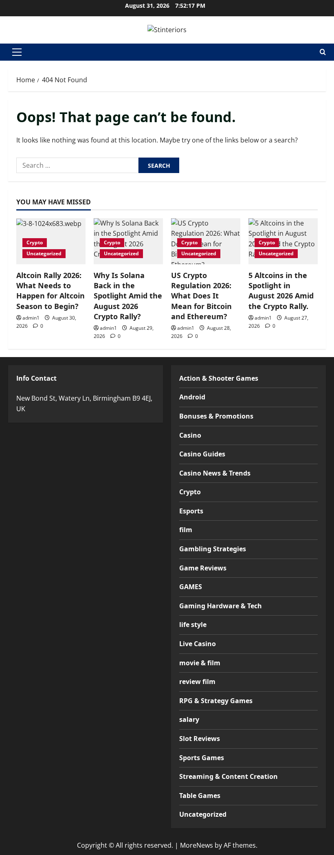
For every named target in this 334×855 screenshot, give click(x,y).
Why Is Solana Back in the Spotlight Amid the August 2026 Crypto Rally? (128, 295)
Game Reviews (202, 567)
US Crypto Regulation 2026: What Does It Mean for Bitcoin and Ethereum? (201, 295)
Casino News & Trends (214, 473)
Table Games (199, 795)
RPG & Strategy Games (216, 700)
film (185, 529)
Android (192, 396)
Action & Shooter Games (218, 378)
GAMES (190, 586)
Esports (191, 510)
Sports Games (201, 757)
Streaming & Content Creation (228, 776)
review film (197, 681)
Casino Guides (202, 453)
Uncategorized (44, 253)
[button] (17, 52)
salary (189, 719)
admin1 (31, 317)
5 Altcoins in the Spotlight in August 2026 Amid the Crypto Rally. (281, 290)
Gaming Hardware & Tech (220, 605)
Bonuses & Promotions (216, 416)
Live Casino (197, 643)
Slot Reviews (199, 738)
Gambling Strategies (212, 548)
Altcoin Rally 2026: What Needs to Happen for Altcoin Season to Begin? (50, 290)
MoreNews (196, 845)
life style (193, 624)
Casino (190, 435)
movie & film (199, 662)
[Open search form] (323, 52)
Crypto (34, 242)
